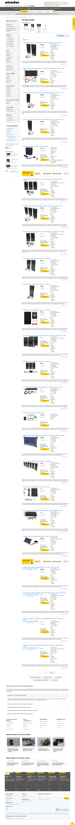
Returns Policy (8, 797)
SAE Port (59, 727)
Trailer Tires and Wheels (11, 720)
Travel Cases (59, 721)
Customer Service (48, 5)
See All (65, 173)
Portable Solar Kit (26, 28)
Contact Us (9, 129)
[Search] (46, 3)
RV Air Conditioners (27, 720)
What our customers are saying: (12, 143)
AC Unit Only (26, 729)
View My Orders (9, 795)
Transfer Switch (60, 723)
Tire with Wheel (9, 723)
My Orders (57, 5)
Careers (23, 797)
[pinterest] (62, 809)
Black (41, 727)
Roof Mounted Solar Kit (32, 29)
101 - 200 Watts (58, 677)
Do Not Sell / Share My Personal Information (35, 813)
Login (7, 807)
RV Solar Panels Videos (11, 137)
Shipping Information (10, 798)
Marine (46, 8)
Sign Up (7, 809)
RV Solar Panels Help (11, 136)
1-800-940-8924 (26, 5)
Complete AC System (27, 723)
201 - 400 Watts (55, 680)
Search (23, 802)
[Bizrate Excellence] (10, 818)
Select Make (39, 11)
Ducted (24, 727)
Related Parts (61, 719)
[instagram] (65, 809)
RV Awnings (43, 719)
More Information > (64, 64)
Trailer (29, 8)
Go (53, 11)
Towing (16, 8)
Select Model (47, 11)
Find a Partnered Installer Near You (12, 804)
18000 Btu (25, 725)
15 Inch (7, 727)
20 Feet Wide (43, 725)
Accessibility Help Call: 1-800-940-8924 (13, 813)
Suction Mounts (60, 725)
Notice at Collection (49, 813)
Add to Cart (44, 55)
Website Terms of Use (64, 813)
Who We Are (24, 795)
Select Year (32, 11)
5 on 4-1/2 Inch (9, 729)
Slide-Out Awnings (44, 721)
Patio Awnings (43, 723)
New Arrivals (58, 8)
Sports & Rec (22, 8)
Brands (51, 8)
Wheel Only (8, 725)
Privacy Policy (9, 134)
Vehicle (34, 8)
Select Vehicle (24, 11)
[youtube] (68, 809)
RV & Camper (40, 8)
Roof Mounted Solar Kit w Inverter (39, 29)
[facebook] (60, 809)
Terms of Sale (56, 813)
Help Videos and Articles (26, 800)
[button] (66, 744)
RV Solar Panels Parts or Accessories (45, 29)
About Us (8, 132)
